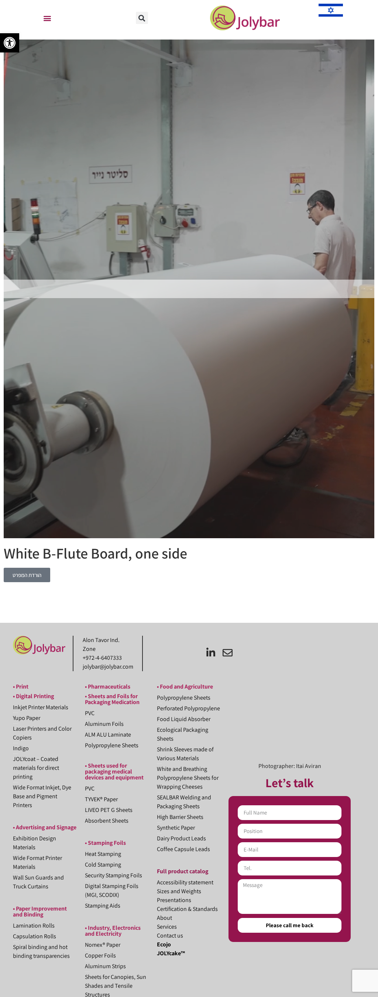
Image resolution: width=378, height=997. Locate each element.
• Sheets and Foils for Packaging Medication (112, 699)
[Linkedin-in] (211, 653)
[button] (9, 42)
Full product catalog (182, 871)
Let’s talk (289, 783)
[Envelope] (228, 653)
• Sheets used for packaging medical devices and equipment (114, 771)
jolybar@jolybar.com (108, 666)
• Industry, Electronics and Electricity (113, 931)
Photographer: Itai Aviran (289, 766)
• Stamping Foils (105, 843)
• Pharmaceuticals (107, 686)
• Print (20, 686)
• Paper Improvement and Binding (40, 911)
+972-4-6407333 (102, 658)
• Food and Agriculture (185, 686)
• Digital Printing (33, 696)
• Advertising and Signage (44, 827)
